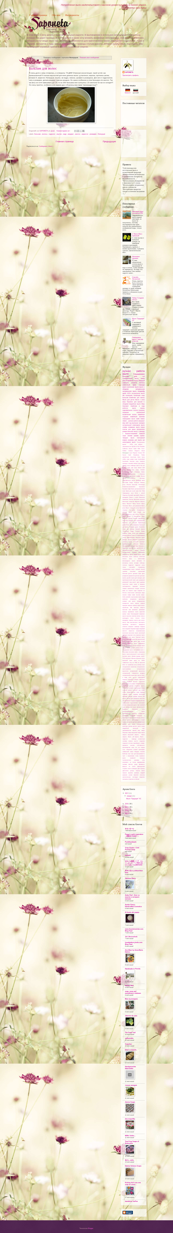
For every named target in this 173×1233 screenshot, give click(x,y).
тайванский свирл (128, 751)
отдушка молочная (139, 694)
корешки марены (128, 605)
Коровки (125, 488)
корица (135, 605)
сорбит (142, 435)
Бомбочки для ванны (137, 397)
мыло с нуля (137, 654)
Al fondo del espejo (132, 912)
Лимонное (126, 499)
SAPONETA (129, 72)
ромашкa (133, 715)
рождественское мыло (130, 431)
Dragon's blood (140, 450)
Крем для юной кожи (132, 491)
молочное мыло (133, 387)
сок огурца (141, 747)
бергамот (127, 406)
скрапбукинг (137, 743)
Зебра (131, 482)
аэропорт (142, 541)
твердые (137, 751)
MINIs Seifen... (130, 1136)
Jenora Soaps (130, 1102)
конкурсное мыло (129, 603)
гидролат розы (140, 565)
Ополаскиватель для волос (131, 514)
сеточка (130, 743)
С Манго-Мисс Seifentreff (137, 235)
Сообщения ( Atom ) (46, 146)
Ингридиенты (72, 15)
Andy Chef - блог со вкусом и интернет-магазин (132, 897)
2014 (127, 810)
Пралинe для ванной (130, 522)
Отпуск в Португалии (134, 516)
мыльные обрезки (130, 658)
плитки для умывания (133, 698)
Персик (130, 518)
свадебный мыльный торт (134, 728)
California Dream (128, 448)
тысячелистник (128, 760)
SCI (144, 452)
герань (142, 408)
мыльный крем (128, 660)
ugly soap (134, 467)
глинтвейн (133, 567)
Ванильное (126, 476)
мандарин (126, 620)
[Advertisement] (134, 143)
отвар (143, 690)
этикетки (131, 779)
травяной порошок (137, 758)
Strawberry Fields (139, 455)
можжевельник (140, 630)
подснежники (134, 702)
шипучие (126, 775)
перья (143, 427)
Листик (131, 499)
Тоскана (138, 531)
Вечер (127, 478)
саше (125, 435)
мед (124, 423)
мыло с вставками (135, 649)
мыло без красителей (138, 639)
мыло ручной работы (133, 647)
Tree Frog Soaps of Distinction (132, 1142)
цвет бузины (141, 768)
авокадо (125, 539)
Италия (129, 484)
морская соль (132, 635)
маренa (131, 620)
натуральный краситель (137, 671)
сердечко (125, 743)
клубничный (141, 412)
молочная (126, 633)
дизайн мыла (131, 578)
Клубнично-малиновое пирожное (134, 486)
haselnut (142, 461)
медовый (142, 628)
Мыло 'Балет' (137, 503)
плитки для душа (130, 429)
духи (138, 582)
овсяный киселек (133, 681)
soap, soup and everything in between (133, 992)
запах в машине (139, 584)
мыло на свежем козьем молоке (132, 645)
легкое (139, 616)
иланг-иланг (131, 592)
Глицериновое (139, 374)
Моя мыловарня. (131, 999)
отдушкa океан (128, 694)
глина (126, 567)
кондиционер (141, 601)
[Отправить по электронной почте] (75, 131)
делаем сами (137, 573)
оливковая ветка (140, 683)
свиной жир (136, 730)
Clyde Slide (137, 448)
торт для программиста (138, 753)
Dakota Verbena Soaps (133, 1166)
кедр (65, 134)
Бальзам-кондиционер (132, 474)
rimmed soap (137, 463)
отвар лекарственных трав (131, 692)
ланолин (129, 616)
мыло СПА (129, 639)
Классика (135, 484)
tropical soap (127, 467)
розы (124, 380)
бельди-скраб (127, 552)
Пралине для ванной (135, 402)
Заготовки (126, 482)
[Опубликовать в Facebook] (83, 131)
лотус (143, 618)
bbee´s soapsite (130, 1050)
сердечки (142, 741)
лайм (138, 418)
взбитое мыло (131, 408)
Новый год (141, 512)
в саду (142, 406)
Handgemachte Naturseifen (130, 1067)
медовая (128, 628)
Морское (137, 501)
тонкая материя (131, 1085)
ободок (136, 679)
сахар (143, 726)
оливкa (133, 683)
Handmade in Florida (132, 969)
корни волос (141, 605)
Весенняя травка (135, 476)
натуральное (140, 389)
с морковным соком (138, 717)
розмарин (93, 134)
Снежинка (142, 527)
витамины (126, 563)
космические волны (130, 414)
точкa (137, 755)
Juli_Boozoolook (131, 937)
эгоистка (142, 775)
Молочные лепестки (129, 501)
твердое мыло (130, 438)
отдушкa (142, 692)
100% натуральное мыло (136, 393)
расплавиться (127, 713)
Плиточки (126, 520)
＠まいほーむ (129, 829)
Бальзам (37, 134)
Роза (127, 524)
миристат (85, 134)
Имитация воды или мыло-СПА (137, 212)
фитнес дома (134, 764)
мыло (128, 373)
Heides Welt (129, 985)
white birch (127, 469)
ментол (78, 134)
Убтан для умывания (138, 533)
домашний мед (128, 582)
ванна (132, 554)
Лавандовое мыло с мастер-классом (137, 339)
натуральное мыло (130, 391)
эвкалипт (137, 775)
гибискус (142, 563)
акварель (135, 539)
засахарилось (128, 586)
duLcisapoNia (130, 1119)
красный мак (127, 609)
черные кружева (128, 772)
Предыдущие (109, 141)
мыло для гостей (139, 641)
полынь (125, 705)
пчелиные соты (138, 709)
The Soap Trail (130, 1032)
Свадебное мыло (135, 404)
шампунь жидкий (139, 772)
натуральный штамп (128, 675)
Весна (143, 476)
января (129, 796)
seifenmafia (129, 1038)
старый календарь (139, 749)
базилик (125, 546)
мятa (136, 660)
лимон (142, 418)
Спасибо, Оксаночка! (136, 278)
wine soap (136, 469)
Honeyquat (101, 134)
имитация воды (140, 592)
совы (133, 747)
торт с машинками (129, 755)
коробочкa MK (128, 607)
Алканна (138, 472)
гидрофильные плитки (130, 410)
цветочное (126, 770)
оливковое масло (139, 685)
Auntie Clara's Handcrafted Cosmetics (133, 905)
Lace (131, 452)
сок (136, 747)
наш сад (136, 675)
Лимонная (142, 497)
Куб (140, 491)
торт (129, 753)
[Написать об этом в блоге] (78, 131)
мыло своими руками (134, 656)
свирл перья (141, 732)
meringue (125, 463)
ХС (136, 535)
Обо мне (56, 15)
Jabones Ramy (130, 878)
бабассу (142, 544)
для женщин (139, 578)
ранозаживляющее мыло (134, 711)
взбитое (136, 556)
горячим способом (130, 571)
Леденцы (125, 495)
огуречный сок (127, 683)
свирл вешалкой (133, 732)
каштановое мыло (136, 597)
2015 (127, 807)
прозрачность (141, 707)
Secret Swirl (128, 455)
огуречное (142, 681)
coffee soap (126, 459)
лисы (133, 618)
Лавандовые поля (129, 493)
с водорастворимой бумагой (134, 433)
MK (124, 395)
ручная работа (134, 371)
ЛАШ (143, 491)
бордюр (135, 552)
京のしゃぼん (129, 1160)
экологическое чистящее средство (134, 777)
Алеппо (143, 469)
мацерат (71, 134)
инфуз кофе (132, 594)
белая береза (140, 550)
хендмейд (141, 391)
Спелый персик (140, 529)
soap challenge (131, 465)
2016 (127, 804)
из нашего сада (132, 590)
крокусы (125, 611)
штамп (131, 775)
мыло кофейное (128, 643)
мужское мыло (140, 635)
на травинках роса (131, 664)
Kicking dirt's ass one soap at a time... (133, 1183)
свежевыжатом (127, 730)
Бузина (143, 474)
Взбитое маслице (138, 478)
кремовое (135, 609)
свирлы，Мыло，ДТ (129, 736)
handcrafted (141, 459)
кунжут (125, 614)
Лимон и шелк (134, 497)
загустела (126, 584)
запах (131, 584)
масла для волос (139, 620)
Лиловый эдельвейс (134, 495)
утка (143, 760)
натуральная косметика (130, 666)
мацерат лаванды (134, 626)
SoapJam (128, 1044)
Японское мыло (140, 537)
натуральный (127, 425)
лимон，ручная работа (131, 421)
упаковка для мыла (135, 440)
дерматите (132, 575)
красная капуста (139, 607)
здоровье (136, 586)
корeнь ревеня (140, 603)
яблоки (137, 779)
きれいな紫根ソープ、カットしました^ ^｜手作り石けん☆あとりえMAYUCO (134, 863)
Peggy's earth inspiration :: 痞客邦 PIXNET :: (134, 835)
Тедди (132, 531)
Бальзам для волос (43, 68)
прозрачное (141, 429)
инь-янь (138, 594)
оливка (125, 427)
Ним (135, 512)
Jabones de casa (131, 1016)
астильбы (136, 541)
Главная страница (38, 15)
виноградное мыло (130, 560)
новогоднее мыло (138, 425)
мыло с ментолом (128, 654)
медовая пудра (135, 628)
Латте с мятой (140, 493)
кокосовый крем (131, 385)
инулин (59, 134)
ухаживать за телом (130, 762)
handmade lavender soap (131, 461)
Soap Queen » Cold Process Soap (132, 848)
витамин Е (141, 560)
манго (125, 387)
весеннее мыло (128, 556)
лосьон (138, 618)
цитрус (133, 770)
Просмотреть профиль (131, 75)
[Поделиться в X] (81, 131)
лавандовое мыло (129, 418)
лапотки (134, 616)
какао (143, 378)
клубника (126, 599)
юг (134, 779)
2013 (127, 813)
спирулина (129, 749)
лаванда (142, 385)
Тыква (130, 533)
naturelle (130, 463)
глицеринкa (141, 567)
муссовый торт (127, 637)
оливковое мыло (134, 427)
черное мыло (140, 770)
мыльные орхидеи (138, 423)
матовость (135, 624)
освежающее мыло (139, 688)
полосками (142, 702)
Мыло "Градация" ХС (133, 799)
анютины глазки (128, 541)
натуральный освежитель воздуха (134, 673)
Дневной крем (140, 480)
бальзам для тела (133, 546)
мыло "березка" (137, 637)
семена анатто (133, 741)
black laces (141, 457)
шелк (125, 393)
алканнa (135, 383)
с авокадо (141, 431)
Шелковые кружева (136, 257)
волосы (45, 134)
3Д (132, 446)
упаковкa (138, 760)
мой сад (129, 423)
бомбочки (135, 406)
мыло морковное (139, 643)
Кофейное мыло (132, 380)
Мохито (142, 501)
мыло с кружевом (140, 652)
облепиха (131, 679)
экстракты (125, 779)
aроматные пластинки (130, 457)
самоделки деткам (131, 722)
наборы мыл (141, 664)
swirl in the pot (140, 465)
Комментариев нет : (64, 131)
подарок (133, 700)
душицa (142, 582)
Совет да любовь (129, 529)
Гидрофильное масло (129, 480)
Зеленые (137, 482)
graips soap (134, 459)
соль (124, 749)
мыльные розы (140, 658)
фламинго (142, 764)
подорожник (126, 702)
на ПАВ (135, 662)
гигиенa (125, 565)
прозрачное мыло (131, 707)
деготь (130, 573)
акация (130, 539)
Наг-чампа (133, 510)
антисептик (141, 539)
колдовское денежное (137, 599)
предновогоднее (132, 705)
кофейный (134, 416)
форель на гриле (130, 766)
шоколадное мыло (130, 442)
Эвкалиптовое (131, 537)
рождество (142, 713)
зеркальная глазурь (133, 588)
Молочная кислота (139, 499)
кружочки (142, 611)
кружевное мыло (134, 611)
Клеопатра (142, 484)
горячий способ (140, 569)
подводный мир (140, 700)
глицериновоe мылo (129, 569)
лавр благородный (133, 614)
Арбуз (143, 472)
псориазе (127, 709)
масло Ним (126, 622)
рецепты (135, 713)
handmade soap (139, 395)
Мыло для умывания (135, 505)
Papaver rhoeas (138, 452)
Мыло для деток (129, 399)
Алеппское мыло (129, 472)
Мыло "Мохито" (128, 503)
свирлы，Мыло (140, 734)
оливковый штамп (128, 688)
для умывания (140, 580)
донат (135, 582)
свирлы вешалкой (129, 734)
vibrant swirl (141, 467)
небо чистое (133, 677)
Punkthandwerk (130, 842)
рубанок (140, 715)
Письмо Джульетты (139, 518)
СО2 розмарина (134, 524)
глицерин (141, 410)
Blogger (90, 1228)
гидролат (52, 134)
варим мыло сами (139, 554)
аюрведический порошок (131, 544)
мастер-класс (134, 622)
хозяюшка (134, 768)
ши (144, 440)
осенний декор (128, 690)
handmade (129, 395)
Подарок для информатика (137, 520)
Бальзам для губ (134, 376)
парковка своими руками (130, 696)
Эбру (143, 404)
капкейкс (128, 597)
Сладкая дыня (134, 527)
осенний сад (137, 690)
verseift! (128, 855)
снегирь (133, 745)
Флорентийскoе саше (129, 535)
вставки (137, 563)
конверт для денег (130, 601)
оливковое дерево (128, 685)
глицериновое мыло (132, 378)
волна (131, 563)
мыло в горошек (128, 641)
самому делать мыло (134, 726)
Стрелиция (126, 531)
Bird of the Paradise (139, 446)
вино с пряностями (137, 558)
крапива (142, 416)
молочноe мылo (134, 633)
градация (130, 412)
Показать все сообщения (89, 57)
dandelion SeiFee (131, 1201)
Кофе (129, 488)
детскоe (137, 575)
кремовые (142, 609)
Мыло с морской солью (133, 508)
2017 (127, 793)
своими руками (133, 435)
